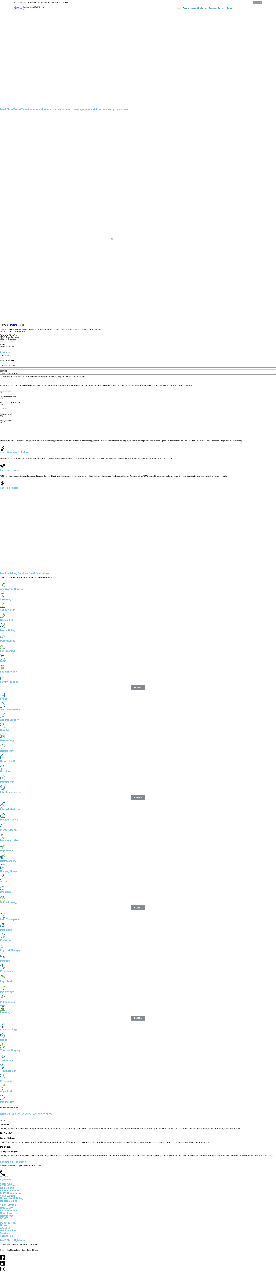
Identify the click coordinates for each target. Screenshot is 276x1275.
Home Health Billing (11, 1198)
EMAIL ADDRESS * (7, 360)
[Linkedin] (254, 2)
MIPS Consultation (11, 1193)
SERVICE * (4, 371)
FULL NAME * (5, 355)
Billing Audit (7, 1187)
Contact (229, 8)
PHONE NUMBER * (7, 366)
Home (179, 8)
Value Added (7, 1195)
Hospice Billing (8, 1200)
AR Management (10, 1190)
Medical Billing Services (199, 8)
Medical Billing (8, 1230)
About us (186, 8)
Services (221, 8)
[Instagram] (260, 2)
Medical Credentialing (9, 1186)
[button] (221, 8)
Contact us (6, 1235)
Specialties (213, 8)
